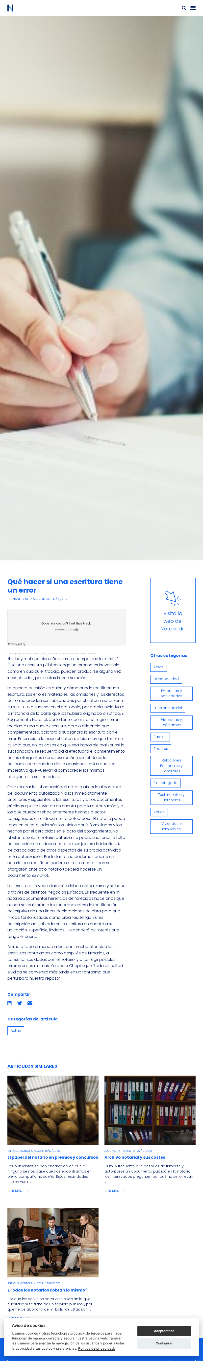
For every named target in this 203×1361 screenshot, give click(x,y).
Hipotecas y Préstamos (171, 722)
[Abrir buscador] (184, 8)
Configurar (164, 1343)
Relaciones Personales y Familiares (171, 765)
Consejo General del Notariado (26, 653)
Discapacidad (166, 678)
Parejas (160, 736)
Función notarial (167, 707)
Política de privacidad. (96, 1348)
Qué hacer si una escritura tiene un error (71, 653)
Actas (16, 1030)
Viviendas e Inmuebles (171, 826)
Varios (159, 811)
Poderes (160, 748)
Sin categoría (165, 782)
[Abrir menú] (193, 8)
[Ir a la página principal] (54, 8)
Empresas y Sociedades (171, 693)
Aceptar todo (164, 1331)
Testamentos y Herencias (171, 797)
